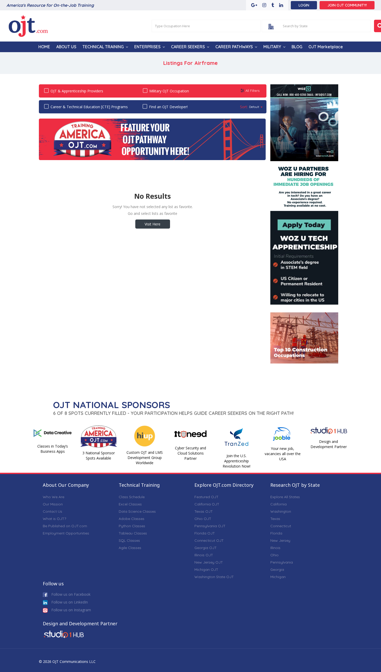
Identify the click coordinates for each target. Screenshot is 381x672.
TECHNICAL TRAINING (103, 46)
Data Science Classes (137, 511)
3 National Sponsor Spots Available (98, 455)
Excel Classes (130, 504)
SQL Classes (129, 540)
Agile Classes (130, 547)
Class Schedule (132, 497)
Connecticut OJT (209, 540)
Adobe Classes (131, 518)
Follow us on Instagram (70, 609)
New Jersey (280, 540)
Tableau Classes (133, 533)
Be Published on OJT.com (65, 526)
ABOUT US (66, 46)
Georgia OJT (205, 547)
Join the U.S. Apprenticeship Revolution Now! (236, 461)
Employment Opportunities (66, 533)
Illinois (275, 547)
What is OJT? (54, 518)
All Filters (252, 90)
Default (254, 107)
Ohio (274, 555)
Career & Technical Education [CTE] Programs (89, 106)
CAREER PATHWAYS (234, 46)
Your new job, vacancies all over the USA (283, 453)
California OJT (206, 504)
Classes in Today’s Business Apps (52, 449)
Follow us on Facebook (70, 594)
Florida (276, 533)
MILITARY (272, 46)
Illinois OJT (203, 555)
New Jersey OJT (208, 562)
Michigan (278, 576)
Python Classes (132, 526)
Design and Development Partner (329, 444)
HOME (44, 46)
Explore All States (285, 497)
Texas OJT (203, 511)
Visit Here (152, 224)
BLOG (297, 46)
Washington (280, 511)
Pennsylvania (281, 562)
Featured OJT (206, 497)
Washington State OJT (214, 576)
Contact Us (52, 511)
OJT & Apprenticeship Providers (77, 90)
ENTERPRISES (147, 46)
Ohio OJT (202, 518)
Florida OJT (204, 533)
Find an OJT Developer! (168, 106)
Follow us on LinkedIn (69, 602)
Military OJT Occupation (169, 90)
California (278, 504)
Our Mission (53, 504)
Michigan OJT (206, 569)
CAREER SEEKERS (188, 46)
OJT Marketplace (325, 46)
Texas (275, 518)
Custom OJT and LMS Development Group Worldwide (144, 457)
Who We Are (53, 497)
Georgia (277, 569)
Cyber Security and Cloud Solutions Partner (190, 453)
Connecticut (280, 526)
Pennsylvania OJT (209, 526)
